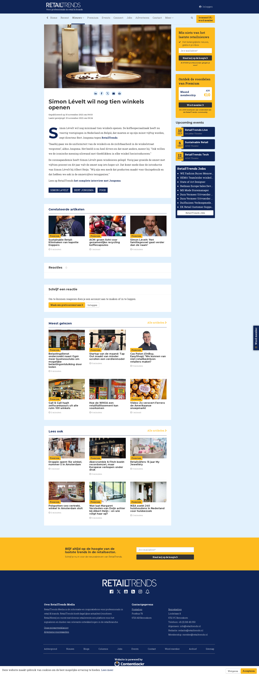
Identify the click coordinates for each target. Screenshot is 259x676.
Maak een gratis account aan (66, 305)
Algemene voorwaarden (56, 631)
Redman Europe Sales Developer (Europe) (197, 186)
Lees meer (107, 669)
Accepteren (249, 671)
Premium (92, 17)
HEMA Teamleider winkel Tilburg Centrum (197, 177)
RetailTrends (110, 137)
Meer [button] (168, 17)
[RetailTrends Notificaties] (147, 592)
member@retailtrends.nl (195, 634)
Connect (118, 17)
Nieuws (70, 648)
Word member (194, 105)
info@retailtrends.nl (190, 626)
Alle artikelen (156, 322)
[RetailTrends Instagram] (140, 592)
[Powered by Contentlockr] (129, 664)
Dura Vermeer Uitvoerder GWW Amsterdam (197, 194)
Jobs (129, 17)
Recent (65, 17)
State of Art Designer (192, 181)
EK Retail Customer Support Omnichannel (197, 206)
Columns (103, 648)
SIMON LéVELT (59, 190)
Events (106, 17)
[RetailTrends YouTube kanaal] (126, 592)
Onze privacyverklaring (56, 627)
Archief (193, 648)
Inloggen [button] (207, 6)
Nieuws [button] (77, 17)
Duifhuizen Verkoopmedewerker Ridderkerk (197, 202)
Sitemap (210, 648)
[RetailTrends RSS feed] (133, 592)
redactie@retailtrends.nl (190, 630)
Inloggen (92, 305)
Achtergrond (50, 648)
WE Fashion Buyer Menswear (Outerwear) (197, 173)
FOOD (102, 190)
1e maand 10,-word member (205, 19)
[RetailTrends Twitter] (118, 592)
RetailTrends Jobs (195, 212)
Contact (157, 17)
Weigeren (233, 671)
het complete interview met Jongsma (97, 180)
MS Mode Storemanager (194, 190)
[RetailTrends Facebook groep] (111, 592)
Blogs (86, 648)
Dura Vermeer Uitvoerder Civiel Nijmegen (197, 198)
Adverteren (142, 17)
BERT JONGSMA (84, 190)
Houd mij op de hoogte (194, 58)
